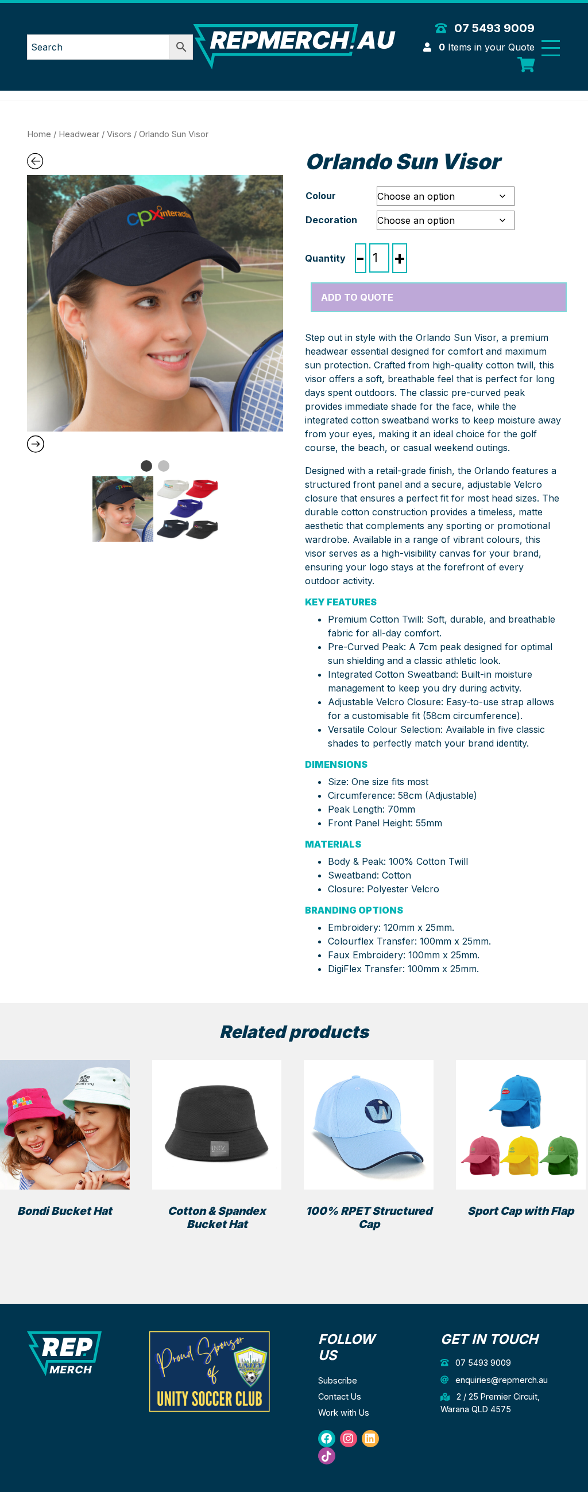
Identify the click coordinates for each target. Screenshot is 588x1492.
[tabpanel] (155, 303)
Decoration (331, 220)
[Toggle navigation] (551, 48)
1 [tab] (146, 466)
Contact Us (339, 1396)
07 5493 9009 (493, 28)
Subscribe (337, 1380)
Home (39, 134)
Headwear (79, 134)
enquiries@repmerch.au (500, 1380)
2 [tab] (163, 466)
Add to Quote (357, 297)
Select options (64, 1231)
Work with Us (343, 1412)
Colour (320, 195)
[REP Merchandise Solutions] (64, 1353)
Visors (119, 134)
